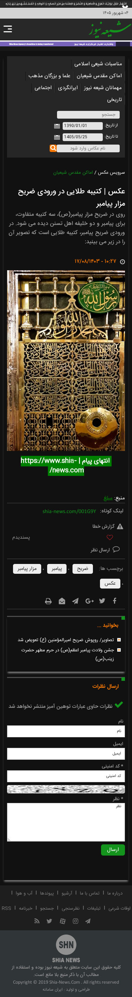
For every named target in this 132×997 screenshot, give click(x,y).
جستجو (47, 908)
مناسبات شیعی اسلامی (98, 64)
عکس (110, 583)
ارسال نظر (101, 550)
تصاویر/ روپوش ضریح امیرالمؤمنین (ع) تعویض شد (66, 640)
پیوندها (47, 893)
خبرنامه (25, 908)
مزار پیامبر (27, 569)
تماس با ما (90, 893)
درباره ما (114, 893)
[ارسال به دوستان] (62, 601)
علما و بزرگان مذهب (49, 76)
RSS (6, 908)
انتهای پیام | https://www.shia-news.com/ (66, 466)
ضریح (82, 569)
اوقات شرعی (119, 908)
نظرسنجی (71, 908)
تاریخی (114, 99)
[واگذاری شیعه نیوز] (66, 43)
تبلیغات (94, 908)
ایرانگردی (68, 88)
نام (120, 721)
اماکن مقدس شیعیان (99, 76)
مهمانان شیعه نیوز (103, 88)
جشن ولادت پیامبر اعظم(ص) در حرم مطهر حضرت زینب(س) (67, 654)
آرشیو (67, 893)
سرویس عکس (111, 173)
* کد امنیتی (112, 766)
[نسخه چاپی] (48, 601)
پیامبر (57, 569)
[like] (66, 538)
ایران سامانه (53, 989)
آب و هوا (24, 893)
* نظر (118, 799)
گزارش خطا (103, 527)
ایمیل (118, 744)
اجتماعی (43, 88)
